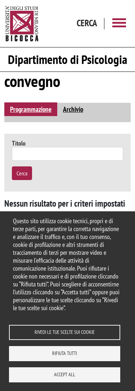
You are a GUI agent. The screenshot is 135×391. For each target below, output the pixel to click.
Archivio (73, 109)
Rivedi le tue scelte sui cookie (65, 332)
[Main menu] (119, 23)
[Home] (22, 23)
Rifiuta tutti (64, 353)
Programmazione (30, 109)
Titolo (19, 143)
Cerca (22, 173)
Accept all (64, 374)
